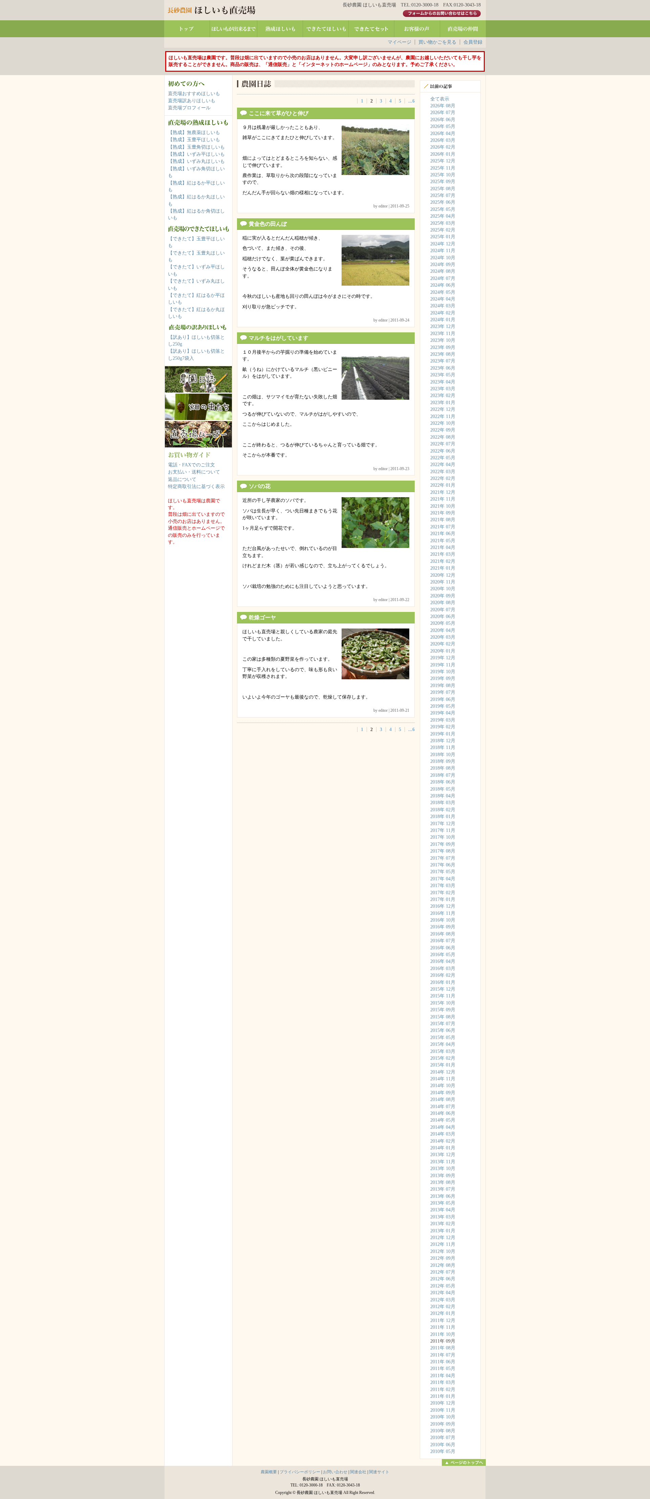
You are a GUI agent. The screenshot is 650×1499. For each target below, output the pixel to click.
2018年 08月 (442, 768)
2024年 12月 (442, 243)
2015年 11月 (442, 995)
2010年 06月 (442, 1444)
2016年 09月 (442, 926)
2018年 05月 (442, 789)
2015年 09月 (442, 1009)
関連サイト (379, 1472)
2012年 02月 (442, 1306)
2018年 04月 (442, 795)
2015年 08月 (442, 1016)
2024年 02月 (442, 312)
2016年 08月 (442, 933)
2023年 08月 (442, 354)
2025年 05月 (442, 209)
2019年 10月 (442, 671)
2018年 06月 (442, 782)
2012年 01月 (442, 1313)
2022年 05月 (442, 457)
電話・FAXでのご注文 (191, 464)
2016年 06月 (442, 947)
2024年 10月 (442, 257)
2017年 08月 (442, 851)
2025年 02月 (442, 230)
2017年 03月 (442, 885)
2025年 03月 (442, 223)
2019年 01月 (442, 733)
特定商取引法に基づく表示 (196, 486)
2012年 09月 (442, 1258)
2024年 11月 (442, 250)
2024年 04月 (442, 299)
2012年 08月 (442, 1265)
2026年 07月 (442, 112)
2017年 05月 (442, 871)
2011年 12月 (442, 1320)
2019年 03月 (442, 720)
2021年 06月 (442, 533)
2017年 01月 (442, 899)
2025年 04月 (442, 216)
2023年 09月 (442, 347)
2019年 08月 (442, 685)
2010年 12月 (442, 1403)
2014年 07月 (442, 1106)
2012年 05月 (442, 1285)
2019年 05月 (442, 706)
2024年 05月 (442, 292)
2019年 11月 (442, 664)
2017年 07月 (442, 858)
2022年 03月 (442, 471)
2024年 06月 (442, 285)
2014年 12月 (442, 1072)
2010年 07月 (442, 1437)
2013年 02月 (442, 1223)
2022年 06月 (442, 451)
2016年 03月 (442, 968)
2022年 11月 (442, 416)
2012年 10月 (442, 1251)
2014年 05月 (442, 1120)
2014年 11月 (442, 1078)
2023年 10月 (442, 340)
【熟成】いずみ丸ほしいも (196, 161)
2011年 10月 (442, 1334)
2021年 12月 (442, 492)
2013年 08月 (442, 1182)
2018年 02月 (442, 809)
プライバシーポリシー (300, 1472)
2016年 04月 (442, 961)
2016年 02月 (442, 975)
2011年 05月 (442, 1368)
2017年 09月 (442, 844)
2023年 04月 (442, 381)
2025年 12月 (442, 160)
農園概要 (269, 1472)
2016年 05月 (442, 954)
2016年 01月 (442, 982)
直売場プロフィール (189, 107)
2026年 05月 (442, 126)
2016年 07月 (442, 940)
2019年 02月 (442, 726)
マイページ (399, 42)
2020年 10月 (442, 588)
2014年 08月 (442, 1099)
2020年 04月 (442, 630)
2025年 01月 (442, 236)
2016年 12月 (442, 906)
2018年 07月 (442, 775)
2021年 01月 (442, 568)
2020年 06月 (442, 616)
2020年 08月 (442, 602)
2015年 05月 (442, 1037)
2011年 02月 (442, 1389)
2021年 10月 (442, 506)
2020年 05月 (442, 623)
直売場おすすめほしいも (194, 93)
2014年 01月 (442, 1147)
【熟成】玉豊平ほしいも (194, 139)
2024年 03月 (442, 305)
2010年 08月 (442, 1430)
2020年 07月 (442, 609)
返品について (182, 479)
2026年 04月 (442, 133)
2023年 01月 (442, 402)
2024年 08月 (442, 271)
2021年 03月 (442, 554)
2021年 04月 (442, 547)
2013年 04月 (442, 1209)
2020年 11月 (442, 582)
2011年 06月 (442, 1361)
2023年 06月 (442, 368)
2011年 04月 (442, 1375)
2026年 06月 (442, 119)
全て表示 (439, 99)
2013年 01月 (442, 1230)
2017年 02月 (442, 892)
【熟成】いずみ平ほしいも (196, 154)
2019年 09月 (442, 678)
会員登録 (472, 42)
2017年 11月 (442, 830)
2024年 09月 (442, 264)
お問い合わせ (335, 1472)
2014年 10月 (442, 1085)
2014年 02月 (442, 1141)
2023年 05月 (442, 374)
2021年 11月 (442, 499)
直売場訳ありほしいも (191, 100)
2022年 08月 (442, 437)
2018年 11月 (442, 747)
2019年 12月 (442, 657)
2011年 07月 (442, 1355)
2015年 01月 (442, 1064)
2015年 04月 (442, 1044)
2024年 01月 (442, 319)
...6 (411, 101)
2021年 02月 (442, 561)
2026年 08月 (442, 105)
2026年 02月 (442, 147)
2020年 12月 (442, 575)
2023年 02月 (442, 395)
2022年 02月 (442, 478)
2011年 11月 (442, 1327)
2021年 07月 (442, 526)
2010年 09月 (442, 1424)
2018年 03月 (442, 802)
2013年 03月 (442, 1216)
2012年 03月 (442, 1299)
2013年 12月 (442, 1154)
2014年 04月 (442, 1127)
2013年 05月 (442, 1203)
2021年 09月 (442, 512)
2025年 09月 (442, 181)
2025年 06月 (442, 202)
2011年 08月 (442, 1347)
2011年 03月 (442, 1382)
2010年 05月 (442, 1451)
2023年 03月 (442, 388)
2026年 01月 (442, 154)
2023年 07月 (442, 360)
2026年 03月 (442, 140)
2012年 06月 (442, 1278)
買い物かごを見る (437, 42)
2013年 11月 (442, 1161)
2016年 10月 (442, 920)
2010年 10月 (442, 1416)
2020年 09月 (442, 595)
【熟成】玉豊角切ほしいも (196, 147)
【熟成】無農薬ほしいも (194, 132)
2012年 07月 (442, 1272)
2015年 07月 (442, 1023)
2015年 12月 (442, 989)
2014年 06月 (442, 1113)
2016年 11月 (442, 913)
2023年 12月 (442, 326)
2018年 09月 (442, 761)
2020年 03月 (442, 637)
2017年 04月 (442, 878)
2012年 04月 (442, 1292)
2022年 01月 (442, 485)
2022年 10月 (442, 423)
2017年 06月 (442, 864)
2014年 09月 (442, 1092)
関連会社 (358, 1472)
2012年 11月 (442, 1244)
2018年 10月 (442, 754)
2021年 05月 (442, 540)
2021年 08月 (442, 519)
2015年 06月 (442, 1030)
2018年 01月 (442, 816)
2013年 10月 (442, 1168)
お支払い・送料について (194, 472)
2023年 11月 (442, 333)
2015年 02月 (442, 1058)
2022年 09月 (442, 430)
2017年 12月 (442, 823)
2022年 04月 (442, 464)
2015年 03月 (442, 1051)
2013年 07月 (442, 1189)
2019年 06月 (442, 699)
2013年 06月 (442, 1196)
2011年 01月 (442, 1396)
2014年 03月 (442, 1134)
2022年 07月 (442, 443)
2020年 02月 (442, 643)
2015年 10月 (442, 1003)
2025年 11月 (442, 168)
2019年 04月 (442, 712)
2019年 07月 (442, 692)
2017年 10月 (442, 837)
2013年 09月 (442, 1175)
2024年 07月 (442, 278)
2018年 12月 (442, 740)
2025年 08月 (442, 188)
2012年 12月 (442, 1237)
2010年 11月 (442, 1410)
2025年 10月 (442, 174)
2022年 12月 (442, 409)
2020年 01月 (442, 651)
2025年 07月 (442, 195)
